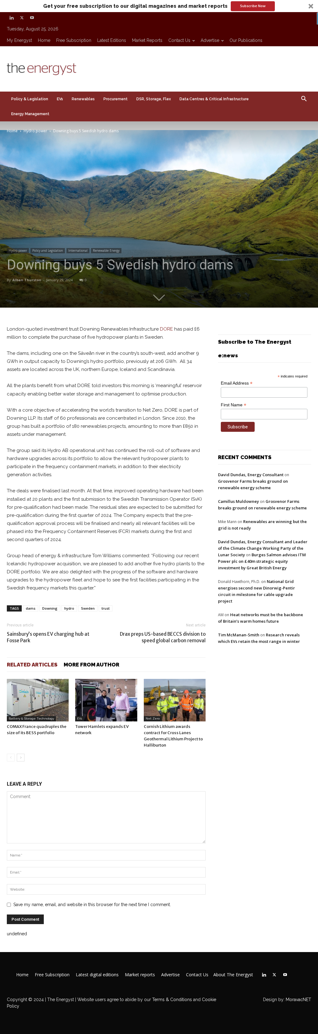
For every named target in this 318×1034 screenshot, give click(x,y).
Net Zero (153, 718)
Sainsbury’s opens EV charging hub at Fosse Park (48, 637)
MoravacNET (298, 999)
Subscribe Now (253, 5)
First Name (233, 405)
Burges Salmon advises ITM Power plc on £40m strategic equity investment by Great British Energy (262, 561)
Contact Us (179, 40)
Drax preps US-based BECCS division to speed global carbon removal (163, 637)
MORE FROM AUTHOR (91, 664)
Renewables (83, 99)
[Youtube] (32, 17)
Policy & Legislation (29, 99)
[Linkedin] (11, 17)
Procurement (115, 99)
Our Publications (245, 40)
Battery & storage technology (31, 718)
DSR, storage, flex (153, 99)
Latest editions (111, 40)
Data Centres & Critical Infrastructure (214, 99)
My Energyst (19, 40)
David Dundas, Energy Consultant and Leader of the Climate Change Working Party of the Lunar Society (262, 548)
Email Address (236, 383)
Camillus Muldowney (238, 501)
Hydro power (35, 130)
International (78, 250)
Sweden (88, 608)
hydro (69, 608)
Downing (49, 608)
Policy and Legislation (47, 250)
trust (106, 608)
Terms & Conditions (171, 999)
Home (44, 40)
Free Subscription (73, 40)
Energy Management (30, 114)
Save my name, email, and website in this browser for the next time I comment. (92, 904)
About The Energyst (233, 975)
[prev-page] (11, 757)
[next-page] (21, 757)
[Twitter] (21, 17)
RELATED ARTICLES (32, 664)
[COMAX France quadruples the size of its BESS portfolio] (38, 700)
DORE (166, 329)
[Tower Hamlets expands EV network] (106, 700)
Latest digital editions (97, 975)
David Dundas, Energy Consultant (251, 474)
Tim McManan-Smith (238, 635)
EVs (60, 99)
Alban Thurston (26, 280)
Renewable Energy (106, 250)
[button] (159, 6)
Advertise (210, 40)
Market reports (147, 40)
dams (30, 608)
